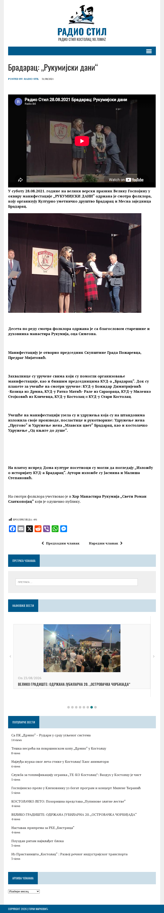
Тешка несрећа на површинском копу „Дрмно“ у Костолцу (58, 748)
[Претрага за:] (77, 581)
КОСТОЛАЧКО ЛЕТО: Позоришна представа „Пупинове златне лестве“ (107, 692)
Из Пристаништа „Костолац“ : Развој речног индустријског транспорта (69, 854)
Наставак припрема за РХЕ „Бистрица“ (43, 827)
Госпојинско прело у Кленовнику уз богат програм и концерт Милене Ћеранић (76, 788)
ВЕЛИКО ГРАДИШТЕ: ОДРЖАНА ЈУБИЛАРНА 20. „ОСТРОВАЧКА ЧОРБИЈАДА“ (74, 814)
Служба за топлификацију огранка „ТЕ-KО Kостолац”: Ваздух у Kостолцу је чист (76, 774)
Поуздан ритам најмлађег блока (37, 841)
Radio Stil (31, 78)
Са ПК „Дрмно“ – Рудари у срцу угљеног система (51, 735)
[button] (68, 707)
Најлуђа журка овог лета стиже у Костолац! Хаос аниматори (60, 761)
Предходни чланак (62, 543)
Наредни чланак (103, 543)
